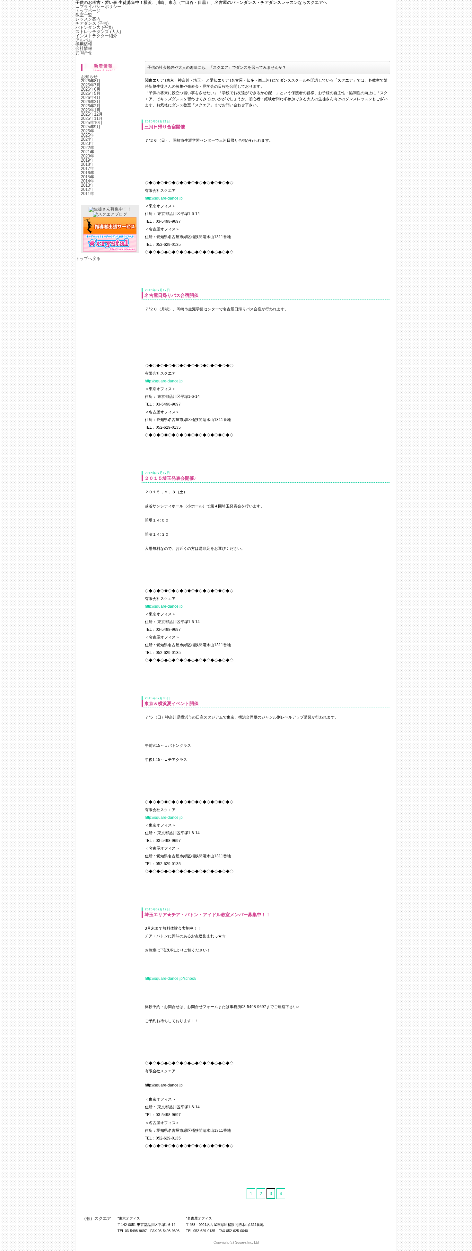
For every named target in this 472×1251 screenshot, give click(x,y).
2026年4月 (91, 97)
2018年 (87, 164)
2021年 (87, 151)
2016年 (87, 172)
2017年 (87, 168)
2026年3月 (91, 101)
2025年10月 (92, 122)
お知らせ (89, 76)
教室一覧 (83, 15)
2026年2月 (91, 105)
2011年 (87, 193)
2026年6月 (91, 89)
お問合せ (83, 52)
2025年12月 (92, 114)
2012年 (87, 189)
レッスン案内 (88, 19)
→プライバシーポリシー (98, 6)
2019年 (87, 160)
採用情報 (83, 44)
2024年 (87, 139)
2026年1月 (91, 110)
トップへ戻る (88, 258)
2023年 (87, 143)
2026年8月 (91, 80)
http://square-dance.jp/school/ (170, 978)
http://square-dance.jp (164, 198)
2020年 (87, 156)
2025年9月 (91, 126)
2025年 (87, 135)
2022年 (87, 147)
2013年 (87, 185)
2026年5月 (91, 93)
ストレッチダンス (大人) (98, 31)
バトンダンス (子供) (94, 27)
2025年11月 (92, 118)
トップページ (88, 10)
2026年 (87, 131)
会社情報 (83, 48)
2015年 (87, 176)
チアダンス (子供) (92, 23)
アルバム (83, 40)
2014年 (87, 181)
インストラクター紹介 (96, 35)
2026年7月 (91, 85)
